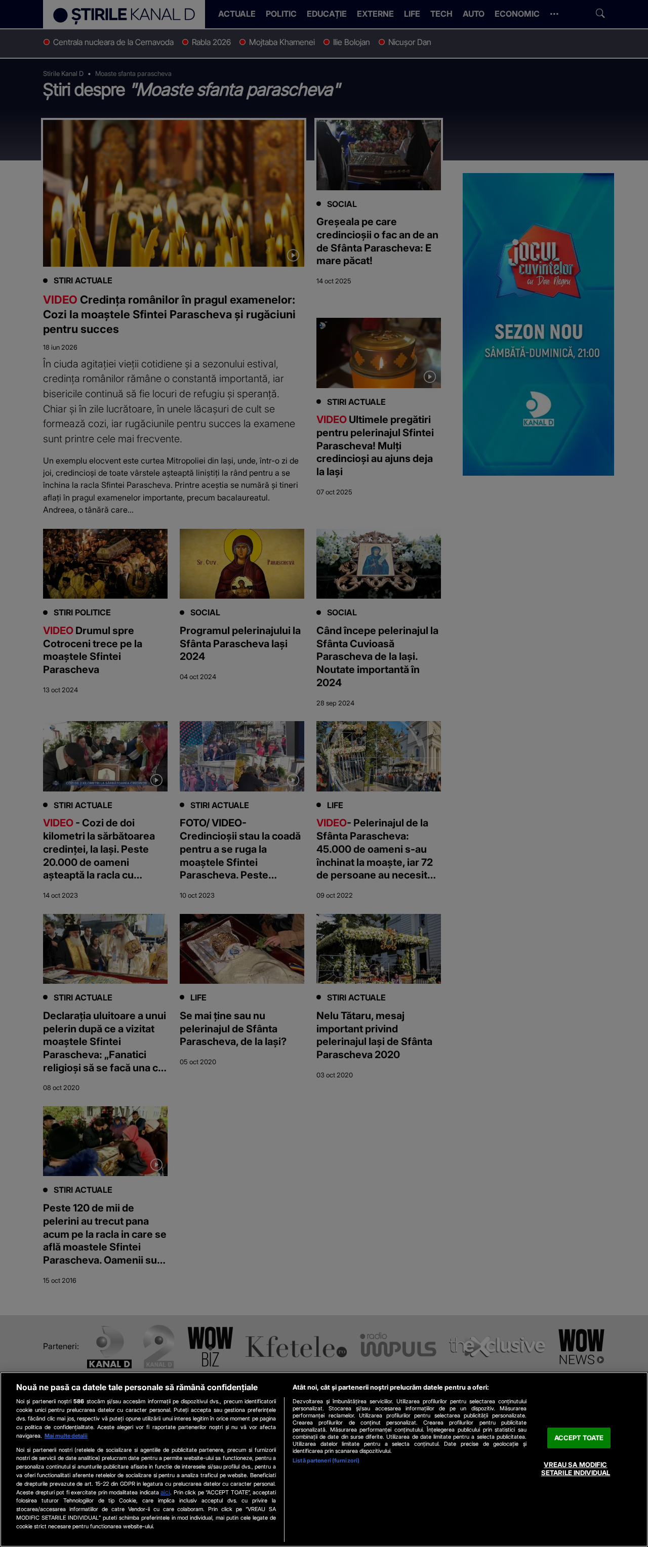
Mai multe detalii (66, 1435)
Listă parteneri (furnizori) (326, 1460)
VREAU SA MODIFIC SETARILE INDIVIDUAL (575, 1469)
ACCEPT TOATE (579, 1438)
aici (165, 1492)
